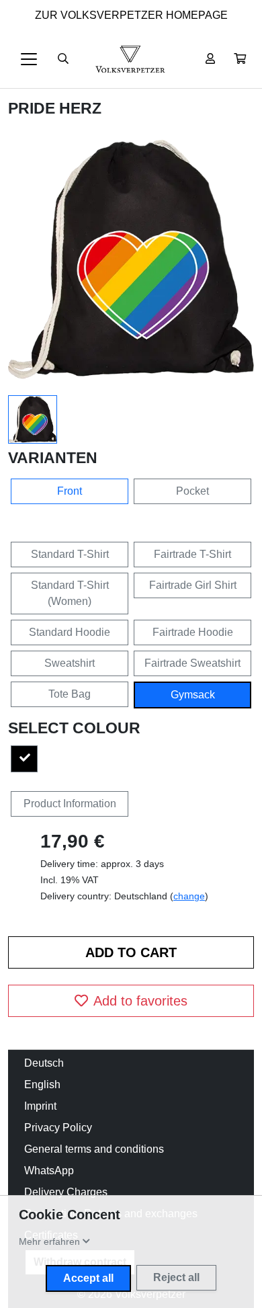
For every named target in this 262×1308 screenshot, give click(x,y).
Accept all (88, 1278)
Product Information (70, 803)
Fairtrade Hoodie (192, 632)
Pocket (192, 491)
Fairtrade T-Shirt (192, 554)
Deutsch (44, 1063)
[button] (240, 59)
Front (69, 491)
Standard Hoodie (69, 632)
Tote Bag (69, 694)
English (42, 1084)
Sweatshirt (69, 663)
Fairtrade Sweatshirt (192, 663)
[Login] (210, 59)
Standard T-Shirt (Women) (70, 593)
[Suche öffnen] (63, 59)
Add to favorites (140, 1000)
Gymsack (193, 694)
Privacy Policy (58, 1127)
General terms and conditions (94, 1149)
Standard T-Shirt (70, 554)
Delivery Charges (65, 1192)
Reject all (176, 1277)
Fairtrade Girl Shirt (192, 585)
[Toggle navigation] (29, 59)
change (189, 896)
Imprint (40, 1106)
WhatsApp (49, 1170)
